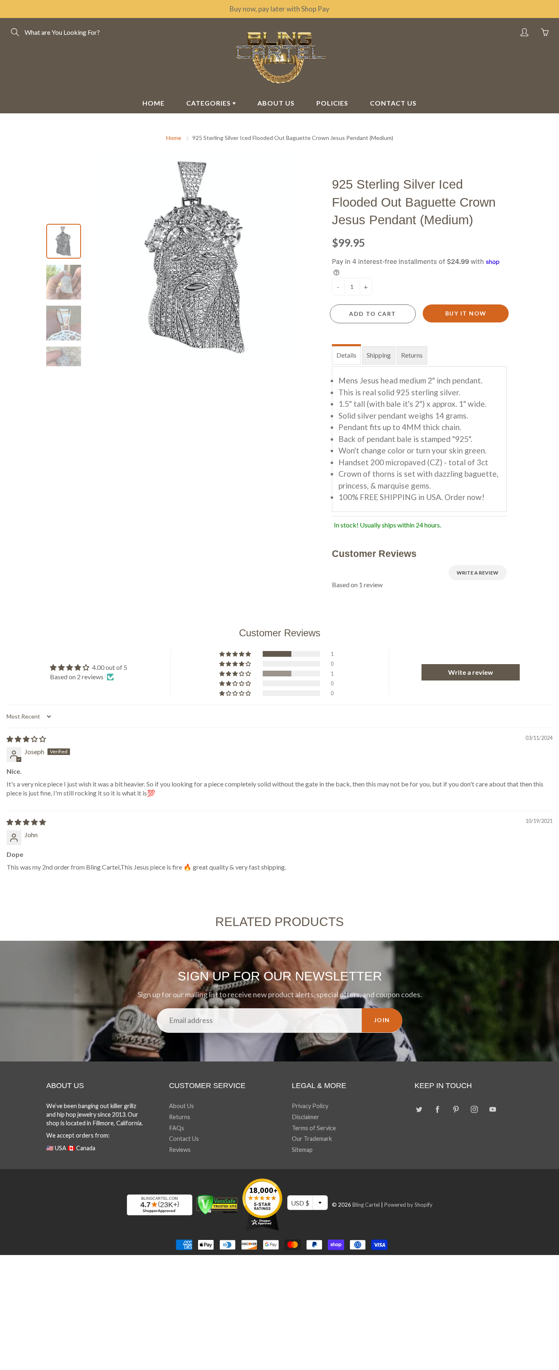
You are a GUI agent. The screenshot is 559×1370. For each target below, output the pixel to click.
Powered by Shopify (408, 1204)
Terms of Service (314, 1127)
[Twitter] (419, 1109)
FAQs (176, 1127)
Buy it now (466, 313)
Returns (412, 355)
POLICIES (332, 103)
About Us (181, 1105)
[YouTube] (492, 1109)
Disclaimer (305, 1116)
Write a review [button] (470, 672)
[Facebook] (437, 1109)
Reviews (180, 1149)
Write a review (477, 573)
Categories (209, 103)
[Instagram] (474, 1109)
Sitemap (302, 1149)
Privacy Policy (310, 1105)
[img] (26, 739)
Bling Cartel (366, 1204)
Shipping (379, 355)
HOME (153, 103)
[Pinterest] (456, 1109)
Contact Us (184, 1138)
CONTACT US (393, 103)
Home (173, 137)
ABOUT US (276, 103)
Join (382, 1019)
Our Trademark (312, 1138)
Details (346, 355)
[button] (235, 654)
